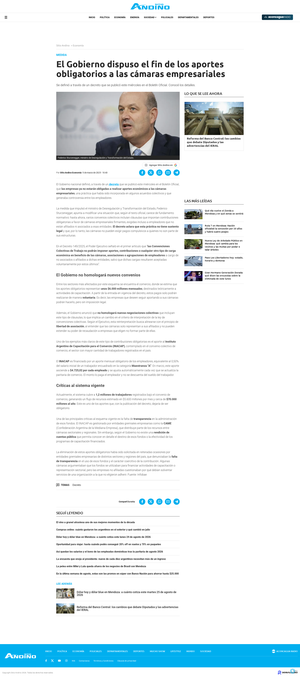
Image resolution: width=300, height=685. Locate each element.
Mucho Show (157, 651)
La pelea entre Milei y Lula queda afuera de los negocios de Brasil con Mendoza (101, 566)
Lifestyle (175, 651)
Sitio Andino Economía (71, 172)
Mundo (190, 651)
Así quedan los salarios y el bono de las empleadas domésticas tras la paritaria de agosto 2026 (109, 551)
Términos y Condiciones (103, 660)
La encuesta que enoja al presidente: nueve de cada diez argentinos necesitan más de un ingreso (111, 559)
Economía (119, 17)
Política (105, 17)
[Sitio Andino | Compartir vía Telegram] (176, 172)
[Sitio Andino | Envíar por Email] (168, 172)
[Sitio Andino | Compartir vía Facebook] (142, 172)
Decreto (76, 485)
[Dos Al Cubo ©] (288, 673)
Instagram (66, 660)
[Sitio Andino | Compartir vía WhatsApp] (159, 172)
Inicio (92, 17)
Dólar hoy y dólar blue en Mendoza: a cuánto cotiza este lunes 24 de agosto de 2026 (103, 537)
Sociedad (149, 17)
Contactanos (84, 660)
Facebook (46, 660)
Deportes (208, 17)
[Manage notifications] (292, 671)
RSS (73, 660)
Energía (134, 17)
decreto (113, 184)
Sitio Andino (63, 45)
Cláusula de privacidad (126, 660)
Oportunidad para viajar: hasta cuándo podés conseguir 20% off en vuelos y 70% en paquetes (108, 544)
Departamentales (188, 17)
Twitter (52, 660)
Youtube (59, 660)
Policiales (167, 17)
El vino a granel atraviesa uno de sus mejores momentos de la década (95, 522)
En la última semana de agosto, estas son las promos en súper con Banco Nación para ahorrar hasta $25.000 (117, 573)
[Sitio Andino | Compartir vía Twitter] (151, 172)
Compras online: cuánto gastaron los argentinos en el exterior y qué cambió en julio (103, 529)
